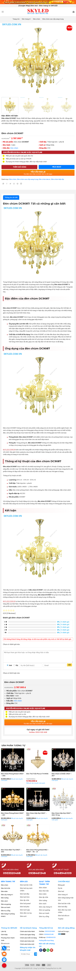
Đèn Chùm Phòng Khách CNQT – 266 (12, 775)
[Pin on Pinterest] (17, 183)
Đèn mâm (4, 891)
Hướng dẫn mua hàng (46, 940)
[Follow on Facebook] (40, 950)
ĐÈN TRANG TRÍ (8, 881)
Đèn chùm (36, 19)
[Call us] (48, 950)
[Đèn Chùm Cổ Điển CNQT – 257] (63, 759)
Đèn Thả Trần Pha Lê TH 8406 (37, 774)
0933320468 (12, 873)
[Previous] (5, 59)
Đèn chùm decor (44, 179)
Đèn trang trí (26, 19)
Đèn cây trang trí (7, 895)
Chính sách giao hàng (27, 934)
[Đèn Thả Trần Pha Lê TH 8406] (38, 759)
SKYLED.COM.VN (9, 450)
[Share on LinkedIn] (21, 183)
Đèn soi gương (6, 904)
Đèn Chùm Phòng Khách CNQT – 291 (12, 814)
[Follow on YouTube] (51, 950)
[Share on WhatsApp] (3, 183)
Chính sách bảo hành (27, 931)
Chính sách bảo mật (27, 941)
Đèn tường (4, 898)
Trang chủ (16, 19)
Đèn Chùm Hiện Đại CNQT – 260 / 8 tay (62, 814)
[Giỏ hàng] (74, 12)
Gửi (69, 665)
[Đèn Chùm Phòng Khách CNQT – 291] (12, 799)
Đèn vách (4, 901)
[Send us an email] (44, 950)
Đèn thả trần (5, 888)
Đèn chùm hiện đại (57, 179)
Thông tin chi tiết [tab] (11, 197)
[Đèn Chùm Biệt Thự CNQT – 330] (12, 835)
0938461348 (48, 934)
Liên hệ (3, 931)
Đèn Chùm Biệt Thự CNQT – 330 (11, 851)
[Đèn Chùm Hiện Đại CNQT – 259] (38, 799)
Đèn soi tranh (5, 907)
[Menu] (2, 11)
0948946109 (51, 937)
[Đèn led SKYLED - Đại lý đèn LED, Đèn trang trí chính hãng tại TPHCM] (38, 11)
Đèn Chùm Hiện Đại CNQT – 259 (36, 814)
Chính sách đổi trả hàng (28, 938)
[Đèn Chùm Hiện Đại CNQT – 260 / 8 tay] (63, 799)
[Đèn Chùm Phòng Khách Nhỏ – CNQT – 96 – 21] (38, 835)
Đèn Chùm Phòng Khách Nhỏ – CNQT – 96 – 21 (37, 851)
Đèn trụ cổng (5, 911)
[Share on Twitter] (10, 183)
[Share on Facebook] (7, 183)
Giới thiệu (4, 934)
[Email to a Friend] (14, 183)
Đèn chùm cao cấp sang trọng (53, 19)
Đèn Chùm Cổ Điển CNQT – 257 (62, 775)
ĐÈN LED (24, 881)
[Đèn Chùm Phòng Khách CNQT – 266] (12, 759)
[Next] (70, 59)
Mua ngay (56, 167)
